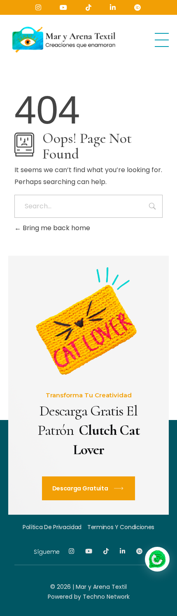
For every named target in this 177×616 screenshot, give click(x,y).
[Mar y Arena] (63, 38)
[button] (157, 559)
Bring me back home (55, 228)
